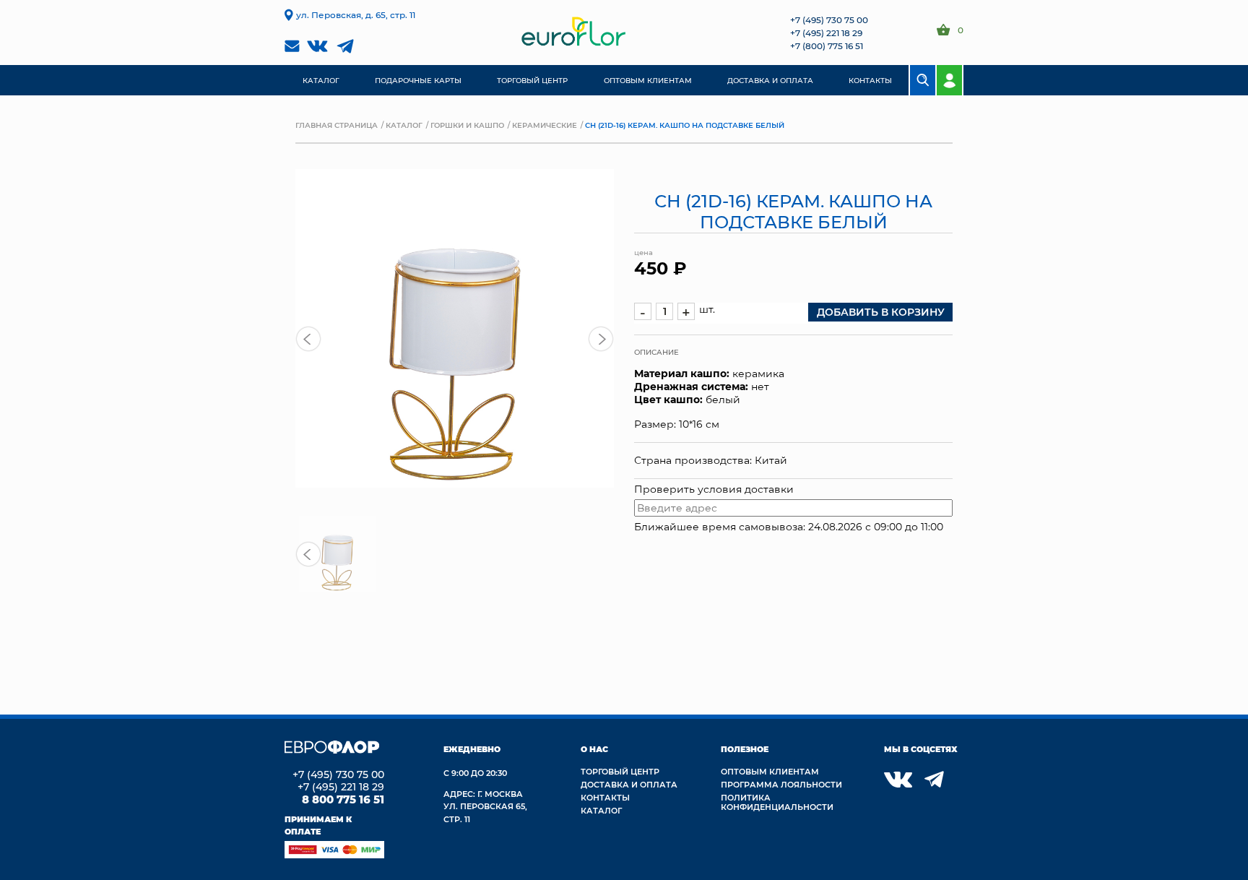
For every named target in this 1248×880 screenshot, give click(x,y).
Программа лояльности (781, 784)
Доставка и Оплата (629, 784)
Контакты (605, 797)
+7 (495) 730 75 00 (829, 19)
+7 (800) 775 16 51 (826, 45)
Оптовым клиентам (770, 771)
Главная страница (336, 125)
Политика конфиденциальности (777, 802)
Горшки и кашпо (467, 125)
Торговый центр (620, 771)
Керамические (544, 125)
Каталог (404, 125)
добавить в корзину (881, 312)
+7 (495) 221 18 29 (826, 32)
